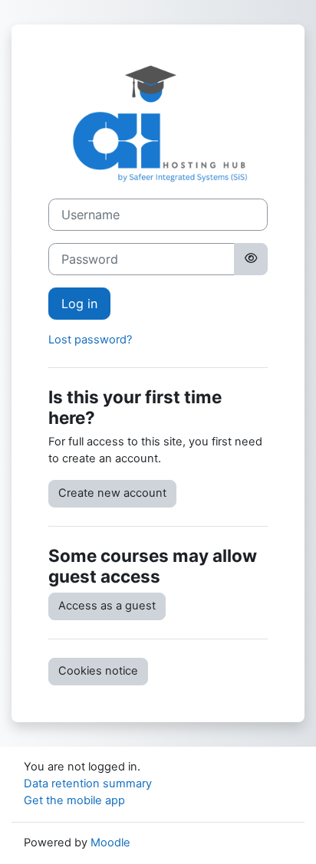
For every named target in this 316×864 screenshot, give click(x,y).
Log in (79, 303)
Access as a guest (107, 606)
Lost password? (90, 340)
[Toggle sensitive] (251, 259)
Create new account (112, 493)
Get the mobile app (74, 800)
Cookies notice (98, 671)
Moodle (110, 842)
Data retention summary (88, 783)
